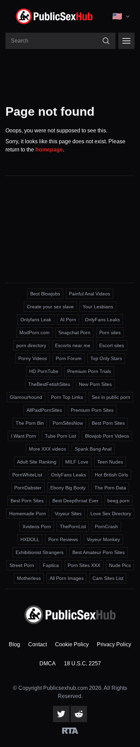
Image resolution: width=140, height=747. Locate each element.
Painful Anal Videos (89, 293)
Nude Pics (120, 565)
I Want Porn (23, 436)
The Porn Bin (30, 423)
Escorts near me (72, 345)
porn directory (31, 345)
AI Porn (68, 319)
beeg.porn (118, 500)
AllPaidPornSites (44, 410)
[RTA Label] (70, 731)
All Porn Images (67, 578)
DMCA (47, 663)
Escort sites (111, 345)
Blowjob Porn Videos (107, 436)
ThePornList (73, 526)
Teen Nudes (110, 462)
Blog (14, 644)
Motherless (29, 578)
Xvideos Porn (36, 526)
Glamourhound (26, 397)
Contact (37, 644)
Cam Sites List (107, 578)
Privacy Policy (114, 644)
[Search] (106, 41)
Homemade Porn (27, 513)
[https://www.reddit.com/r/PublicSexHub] (79, 714)
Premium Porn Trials (89, 371)
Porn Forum (69, 358)
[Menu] (126, 41)
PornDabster (27, 487)
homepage (49, 149)
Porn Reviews (63, 539)
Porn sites (110, 332)
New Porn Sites (95, 384)
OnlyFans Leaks (102, 319)
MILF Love (76, 462)
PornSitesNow (68, 423)
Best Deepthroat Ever (75, 500)
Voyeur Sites (68, 513)
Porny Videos (32, 358)
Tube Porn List (60, 436)
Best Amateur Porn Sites (98, 552)
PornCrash (106, 526)
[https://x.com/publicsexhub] (61, 714)
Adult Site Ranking (36, 462)
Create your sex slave (50, 306)
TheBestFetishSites (49, 384)
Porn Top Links (67, 397)
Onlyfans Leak (35, 319)
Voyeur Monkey (103, 539)
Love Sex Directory (110, 513)
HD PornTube (43, 371)
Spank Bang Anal (93, 449)
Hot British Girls (111, 474)
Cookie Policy (72, 644)
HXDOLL (29, 539)
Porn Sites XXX (84, 565)
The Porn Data (110, 487)
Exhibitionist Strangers (40, 552)
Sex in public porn (111, 397)
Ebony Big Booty (68, 487)
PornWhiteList (27, 474)
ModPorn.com (34, 332)
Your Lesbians (98, 306)
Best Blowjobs (45, 293)
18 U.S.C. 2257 (82, 663)
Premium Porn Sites (92, 410)
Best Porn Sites (108, 423)
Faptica (51, 565)
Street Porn (22, 565)
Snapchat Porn (74, 332)
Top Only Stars (106, 358)
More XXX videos (47, 449)
